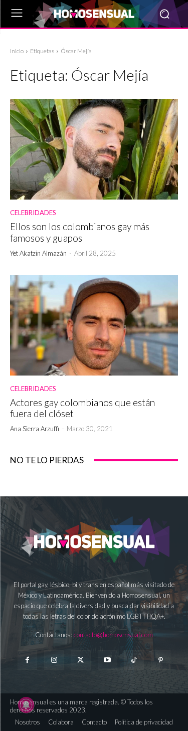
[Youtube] (107, 660)
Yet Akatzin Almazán (38, 253)
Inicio (17, 51)
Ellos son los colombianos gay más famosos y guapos (79, 232)
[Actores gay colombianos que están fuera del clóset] (94, 325)
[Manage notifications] (26, 705)
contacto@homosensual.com (113, 635)
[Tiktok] (134, 660)
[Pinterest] (160, 660)
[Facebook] (27, 660)
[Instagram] (54, 660)
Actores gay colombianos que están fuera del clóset (82, 408)
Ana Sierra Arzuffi (34, 429)
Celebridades (33, 213)
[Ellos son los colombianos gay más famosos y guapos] (94, 149)
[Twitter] (80, 660)
